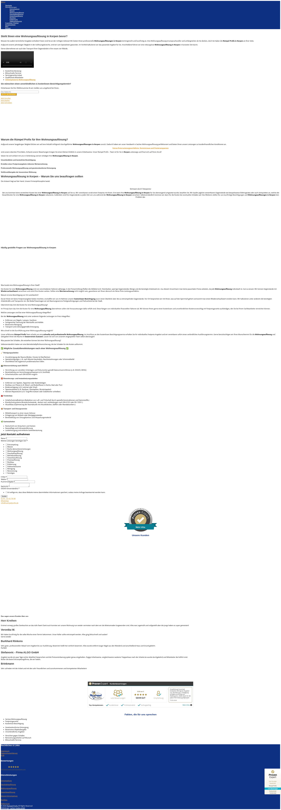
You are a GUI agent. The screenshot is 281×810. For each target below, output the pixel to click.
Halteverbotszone (16, 21)
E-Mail (4, 477)
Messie (12, 11)
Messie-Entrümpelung (9, 796)
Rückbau (13, 18)
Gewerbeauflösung (16, 16)
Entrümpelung (14, 9)
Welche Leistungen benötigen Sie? (14, 441)
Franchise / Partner (12, 23)
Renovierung (12, 471)
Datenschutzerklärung (9, 753)
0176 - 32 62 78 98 (8, 498)
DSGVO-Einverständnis (10, 488)
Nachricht (5, 486)
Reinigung (11, 469)
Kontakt (8, 28)
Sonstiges (11, 473)
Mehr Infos (186, 705)
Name (4, 438)
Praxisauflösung (13, 460)
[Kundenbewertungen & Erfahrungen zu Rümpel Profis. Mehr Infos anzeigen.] (140, 531)
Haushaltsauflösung (16, 14)
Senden (4, 496)
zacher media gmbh (17, 808)
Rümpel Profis (12, 806)
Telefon (4, 479)
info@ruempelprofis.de (9, 503)
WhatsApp (5, 501)
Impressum (5, 751)
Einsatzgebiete (10, 25)
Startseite (8, 5)
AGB (2, 755)
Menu (3, 2)
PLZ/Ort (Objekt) (8, 482)
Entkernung (14, 19)
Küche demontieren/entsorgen (19, 449)
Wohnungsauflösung (17, 12)
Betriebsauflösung (14, 455)
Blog (6, 26)
